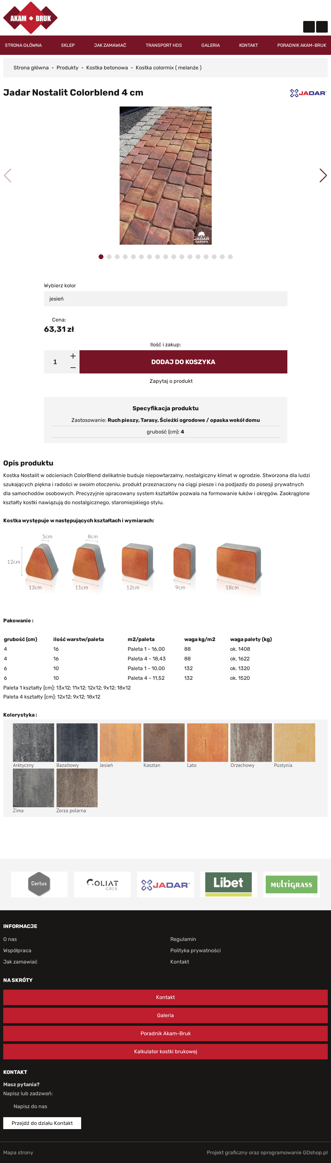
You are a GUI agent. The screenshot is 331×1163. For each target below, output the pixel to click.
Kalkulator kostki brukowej (165, 1051)
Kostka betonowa (107, 68)
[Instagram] (322, 27)
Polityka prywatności (195, 950)
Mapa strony (18, 1152)
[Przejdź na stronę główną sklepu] (30, 18)
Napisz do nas (30, 1106)
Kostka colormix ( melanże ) (168, 68)
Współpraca (17, 950)
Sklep (68, 45)
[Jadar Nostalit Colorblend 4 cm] (165, 176)
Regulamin (183, 939)
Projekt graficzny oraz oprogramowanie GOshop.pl (267, 1152)
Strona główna (23, 45)
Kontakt (248, 45)
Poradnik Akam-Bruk (301, 45)
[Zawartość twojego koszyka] (300, 10)
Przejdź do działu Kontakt (42, 1123)
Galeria (210, 45)
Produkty (68, 68)
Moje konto (281, 11)
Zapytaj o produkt (171, 381)
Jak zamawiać (110, 45)
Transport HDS (164, 45)
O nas (10, 939)
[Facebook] (309, 27)
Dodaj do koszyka (183, 362)
